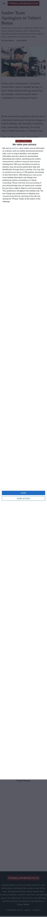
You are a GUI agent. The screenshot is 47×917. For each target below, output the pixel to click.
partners (15, 148)
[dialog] (23, 458)
